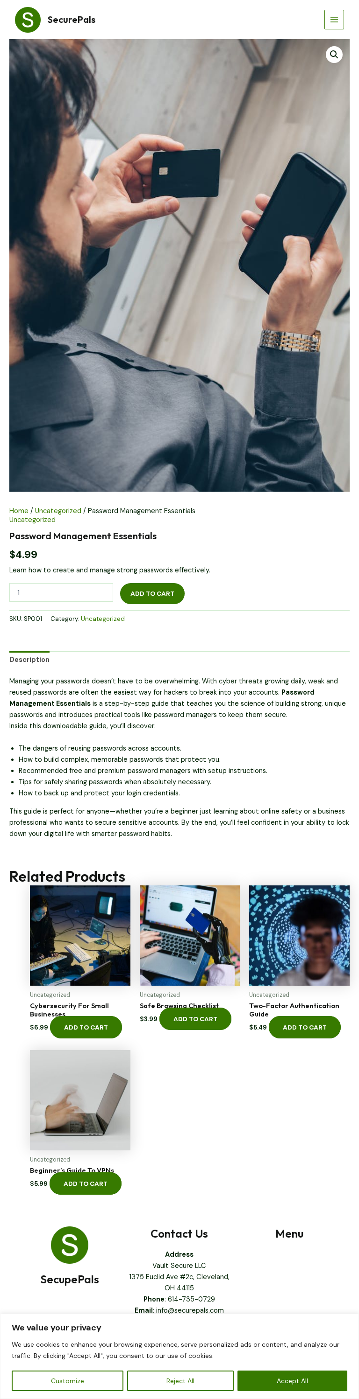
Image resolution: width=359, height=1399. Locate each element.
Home (19, 511)
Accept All (292, 1381)
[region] (179, 1356)
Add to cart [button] (86, 1027)
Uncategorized (58, 511)
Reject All (180, 1381)
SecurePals (71, 19)
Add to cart (152, 593)
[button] (334, 54)
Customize (67, 1381)
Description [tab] (29, 659)
